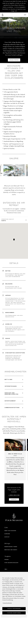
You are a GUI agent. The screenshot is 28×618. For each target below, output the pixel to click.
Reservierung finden (11, 546)
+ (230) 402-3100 (14, 495)
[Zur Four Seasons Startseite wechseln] (3, 14)
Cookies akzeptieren (14, 612)
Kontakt (14, 499)
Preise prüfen (14, 59)
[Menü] (25, 15)
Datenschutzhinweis (7, 603)
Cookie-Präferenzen (14, 608)
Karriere (7, 533)
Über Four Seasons (10, 530)
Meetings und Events (11, 549)
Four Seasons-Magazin (11, 562)
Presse (7, 559)
